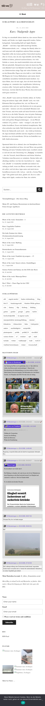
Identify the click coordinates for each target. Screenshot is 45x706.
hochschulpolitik (9, 316)
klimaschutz (18, 324)
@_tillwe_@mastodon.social (30, 576)
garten (6, 311)
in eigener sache (23, 316)
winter (23, 345)
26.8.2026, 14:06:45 (25, 448)
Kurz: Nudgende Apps (22, 31)
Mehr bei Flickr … (8, 681)
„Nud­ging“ (31, 152)
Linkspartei (34, 324)
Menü (24, 14)
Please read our (17, 616)
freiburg (24, 307)
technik (6, 340)
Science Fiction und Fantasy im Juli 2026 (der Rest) (20, 269)
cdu (5, 307)
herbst (35, 311)
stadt (35, 336)
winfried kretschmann (11, 345)
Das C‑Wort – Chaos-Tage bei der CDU (15, 283)
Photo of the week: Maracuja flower (14, 276)
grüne (28, 311)
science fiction (8, 336)
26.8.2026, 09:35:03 (24, 465)
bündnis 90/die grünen (32, 303)
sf (16, 336)
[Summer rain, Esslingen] (11, 650)
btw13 (6, 303)
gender (13, 311)
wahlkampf (22, 340)
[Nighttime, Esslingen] (22, 672)
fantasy (11, 307)
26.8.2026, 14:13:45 (29, 426)
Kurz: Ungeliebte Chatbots (11, 226)
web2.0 (37, 340)
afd (5, 299)
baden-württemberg (27, 299)
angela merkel (13, 299)
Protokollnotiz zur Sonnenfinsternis (14, 249)
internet (32, 320)
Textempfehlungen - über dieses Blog (15, 199)
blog (38, 299)
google (20, 311)
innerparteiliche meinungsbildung (15, 320)
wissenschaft (32, 345)
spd (30, 336)
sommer (23, 336)
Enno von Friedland (13, 426)
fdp (18, 307)
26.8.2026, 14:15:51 (34, 362)
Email (4, 607)
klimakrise (7, 324)
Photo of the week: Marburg (12, 242)
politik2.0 (25, 332)
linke (26, 324)
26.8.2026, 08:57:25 (25, 516)
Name (4, 597)
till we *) (36, 4)
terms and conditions (23, 616)
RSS (3, 587)
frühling (33, 307)
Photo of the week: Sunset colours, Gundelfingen (19, 263)
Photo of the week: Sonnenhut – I (13, 219)
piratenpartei (8, 332)
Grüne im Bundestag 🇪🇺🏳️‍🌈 (16, 362)
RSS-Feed (5, 636)
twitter (13, 340)
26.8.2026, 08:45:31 (25, 526)
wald (30, 340)
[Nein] (42, 700)
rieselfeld (35, 332)
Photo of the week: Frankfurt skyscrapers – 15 (18, 256)
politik (17, 332)
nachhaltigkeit (15, 328)
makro (6, 328)
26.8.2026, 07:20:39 (25, 563)
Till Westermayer (11, 358)
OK (23, 703)
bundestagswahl (16, 303)
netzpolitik (26, 328)
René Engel (11, 465)
